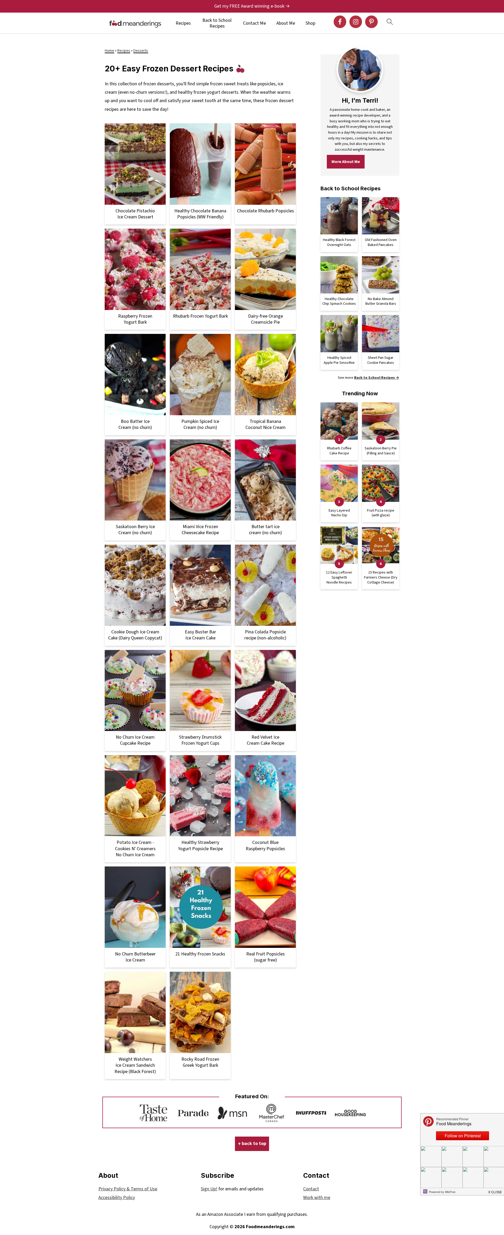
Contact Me (254, 23)
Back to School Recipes (217, 23)
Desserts (140, 50)
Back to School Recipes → (376, 377)
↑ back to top (252, 1143)
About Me (285, 23)
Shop (310, 23)
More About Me (346, 162)
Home (109, 50)
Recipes (183, 23)
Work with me (316, 1197)
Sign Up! (209, 1189)
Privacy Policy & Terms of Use (127, 1189)
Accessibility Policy (116, 1197)
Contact (311, 1189)
